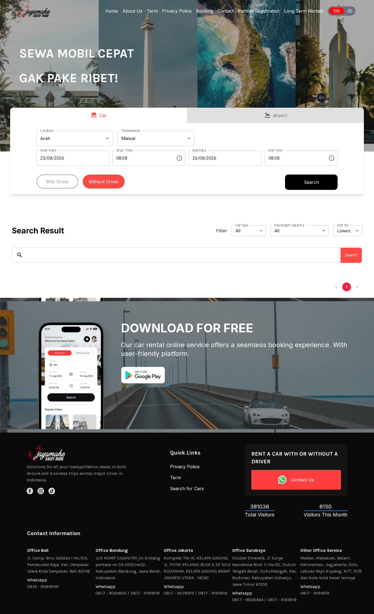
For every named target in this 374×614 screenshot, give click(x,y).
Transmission (130, 131)
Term (152, 11)
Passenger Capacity (289, 225)
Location (46, 131)
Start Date (48, 150)
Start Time (124, 150)
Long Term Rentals (303, 11)
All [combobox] (237, 230)
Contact (225, 11)
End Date (199, 150)
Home (111, 11)
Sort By (342, 225)
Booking (204, 11)
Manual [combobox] (128, 138)
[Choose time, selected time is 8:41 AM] (331, 158)
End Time (275, 150)
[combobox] (67, 138)
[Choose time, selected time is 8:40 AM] (179, 158)
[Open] (107, 138)
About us (132, 11)
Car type (241, 225)
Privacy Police (177, 11)
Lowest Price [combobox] (349, 230)
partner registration (259, 11)
